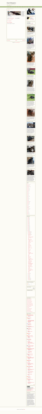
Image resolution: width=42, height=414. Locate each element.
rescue (29, 251)
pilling (28, 255)
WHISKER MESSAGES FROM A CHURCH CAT (31, 348)
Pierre (27, 199)
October (29, 233)
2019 (28, 222)
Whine (28, 374)
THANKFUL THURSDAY (30, 331)
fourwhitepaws (11, 3)
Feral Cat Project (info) (29, 308)
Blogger (24, 409)
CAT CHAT (29, 341)
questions (29, 244)
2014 (28, 227)
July (28, 274)
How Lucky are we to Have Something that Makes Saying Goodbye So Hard (30, 364)
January (29, 279)
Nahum (29, 271)
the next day (29, 249)
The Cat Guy (33, 388)
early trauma (29, 242)
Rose (27, 204)
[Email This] (16, 18)
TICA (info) (28, 307)
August (29, 273)
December (29, 231)
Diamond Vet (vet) (29, 310)
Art (27, 183)
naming (29, 243)
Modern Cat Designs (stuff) (30, 304)
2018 (28, 223)
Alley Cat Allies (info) (29, 306)
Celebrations (28, 186)
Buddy (27, 185)
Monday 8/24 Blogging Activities (31, 326)
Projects (28, 202)
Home (16, 40)
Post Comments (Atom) (17, 42)
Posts (28, 283)
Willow (28, 254)
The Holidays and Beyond (30, 349)
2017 (28, 224)
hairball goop (29, 252)
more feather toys (30, 260)
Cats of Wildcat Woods (30, 366)
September (29, 234)
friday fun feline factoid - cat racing (30, 270)
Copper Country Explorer (30, 371)
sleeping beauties (30, 261)
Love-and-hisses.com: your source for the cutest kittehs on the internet (31, 321)
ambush (29, 272)
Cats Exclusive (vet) (29, 309)
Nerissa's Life (29, 333)
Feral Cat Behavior (30, 351)
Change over (29, 318)
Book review (28, 184)
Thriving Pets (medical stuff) (30, 305)
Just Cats (29, 376)
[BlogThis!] (17, 18)
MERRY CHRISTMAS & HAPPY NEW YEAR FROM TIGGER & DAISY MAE (31, 358)
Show (27, 205)
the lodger (29, 250)
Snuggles (28, 206)
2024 (28, 218)
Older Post (23, 40)
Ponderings (28, 201)
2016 (28, 225)
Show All (34, 384)
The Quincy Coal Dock (30, 372)
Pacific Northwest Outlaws (30, 239)
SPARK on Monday (29, 324)
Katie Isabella (29, 328)
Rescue (28, 203)
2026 (28, 217)
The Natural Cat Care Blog (30, 345)
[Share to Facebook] (18, 18)
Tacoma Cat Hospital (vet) (29, 311)
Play (27, 200)
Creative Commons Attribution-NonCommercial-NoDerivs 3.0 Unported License (30, 390)
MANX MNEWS (29, 360)
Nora (27, 197)
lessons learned (29, 258)
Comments (29, 284)
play (28, 238)
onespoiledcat (29, 323)
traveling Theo (29, 262)
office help (29, 257)
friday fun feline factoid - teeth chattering (30, 263)
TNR (27, 207)
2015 (28, 226)
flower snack (29, 256)
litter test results (29, 265)
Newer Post (8, 40)
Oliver (27, 198)
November (29, 232)
